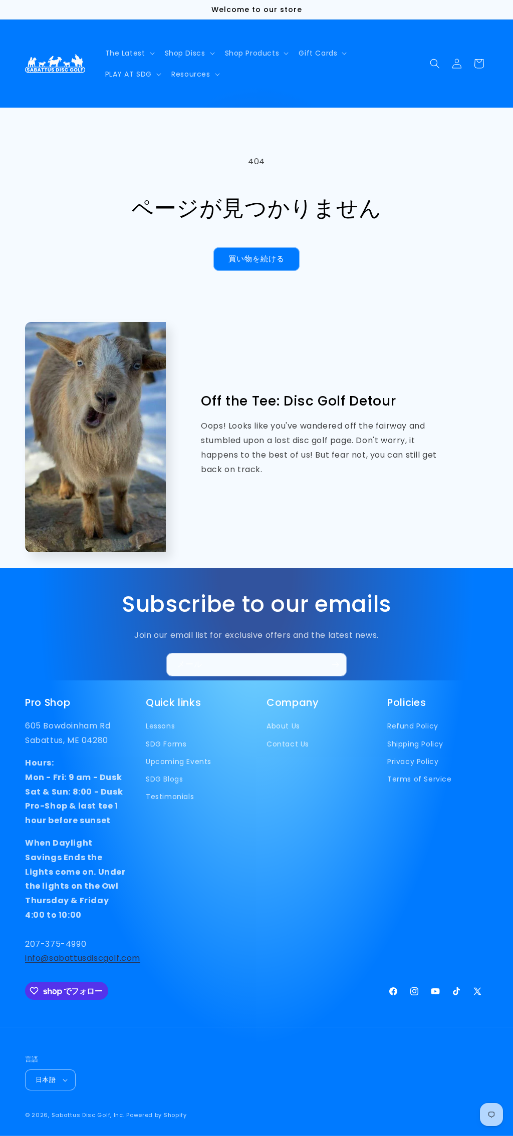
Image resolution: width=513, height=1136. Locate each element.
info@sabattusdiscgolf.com (82, 958)
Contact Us (288, 744)
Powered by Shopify (156, 1115)
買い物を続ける (256, 258)
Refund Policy (412, 726)
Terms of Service (419, 779)
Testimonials (170, 797)
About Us (283, 726)
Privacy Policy (412, 761)
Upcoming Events (178, 761)
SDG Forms (166, 744)
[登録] (335, 664)
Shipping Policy (415, 744)
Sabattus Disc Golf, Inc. (88, 1115)
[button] (129, 53)
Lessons (160, 726)
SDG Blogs (164, 779)
